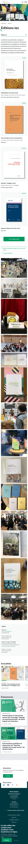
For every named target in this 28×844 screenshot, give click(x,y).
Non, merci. (16, 840)
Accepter (6, 840)
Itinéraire (14, 798)
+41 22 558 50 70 (14, 805)
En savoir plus (7, 837)
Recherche (14, 817)
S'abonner (8, 776)
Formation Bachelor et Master (14, 815)
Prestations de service (14, 819)
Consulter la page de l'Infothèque (8, 646)
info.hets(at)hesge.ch (14, 807)
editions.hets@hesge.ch (6, 631)
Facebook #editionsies (8, 253)
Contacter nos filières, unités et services (15, 810)
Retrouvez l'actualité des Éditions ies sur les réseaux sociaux (14, 249)
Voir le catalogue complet (14, 239)
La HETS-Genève (3, 23)
